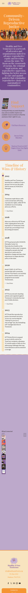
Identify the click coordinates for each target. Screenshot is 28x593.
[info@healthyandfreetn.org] (14, 583)
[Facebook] (8, 583)
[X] (11, 583)
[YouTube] (20, 583)
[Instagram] (17, 583)
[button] (3, 435)
